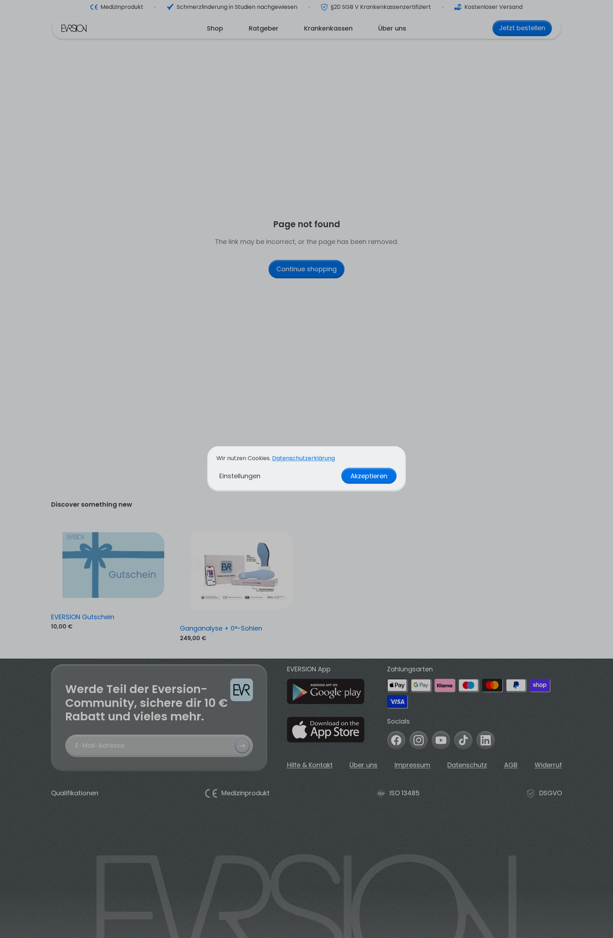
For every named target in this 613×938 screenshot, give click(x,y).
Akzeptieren (368, 475)
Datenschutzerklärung (303, 458)
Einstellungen (239, 475)
